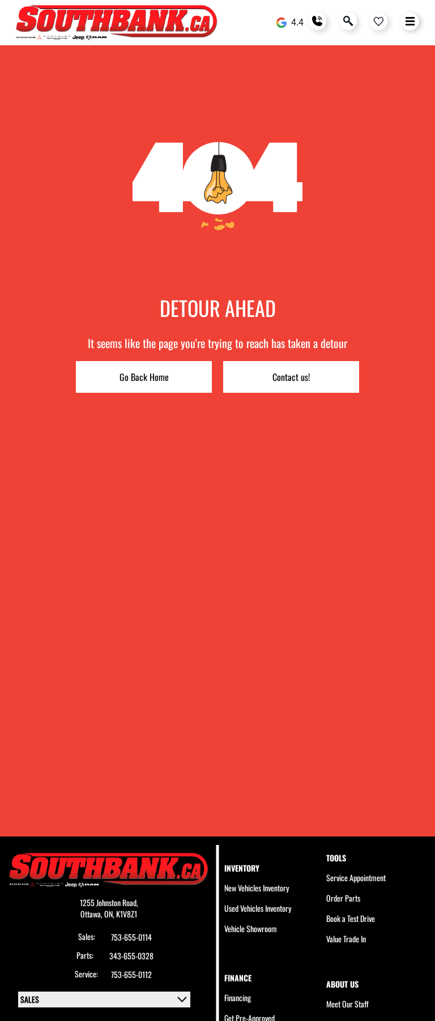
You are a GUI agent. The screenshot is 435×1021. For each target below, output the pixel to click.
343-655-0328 (131, 956)
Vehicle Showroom (250, 928)
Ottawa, (92, 914)
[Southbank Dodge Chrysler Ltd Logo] (117, 23)
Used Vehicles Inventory (257, 908)
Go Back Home (144, 377)
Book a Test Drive (350, 918)
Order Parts (343, 898)
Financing (237, 997)
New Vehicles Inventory (256, 888)
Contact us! (291, 377)
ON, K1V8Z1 (120, 914)
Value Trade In (346, 939)
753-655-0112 (131, 974)
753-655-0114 (131, 937)
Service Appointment (356, 877)
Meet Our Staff (347, 1004)
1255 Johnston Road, (109, 902)
